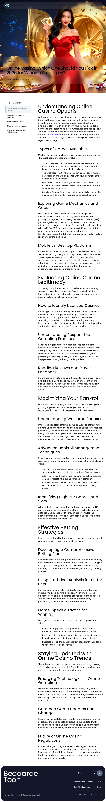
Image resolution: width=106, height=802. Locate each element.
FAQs (99, 781)
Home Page (79, 781)
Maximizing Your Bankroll (15, 121)
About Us (79, 795)
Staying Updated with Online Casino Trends (16, 131)
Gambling (12, 61)
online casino (53, 134)
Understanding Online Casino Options (17, 109)
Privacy (86, 795)
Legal (100, 795)
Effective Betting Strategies (16, 126)
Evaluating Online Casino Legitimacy (15, 116)
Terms (93, 795)
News (90, 781)
